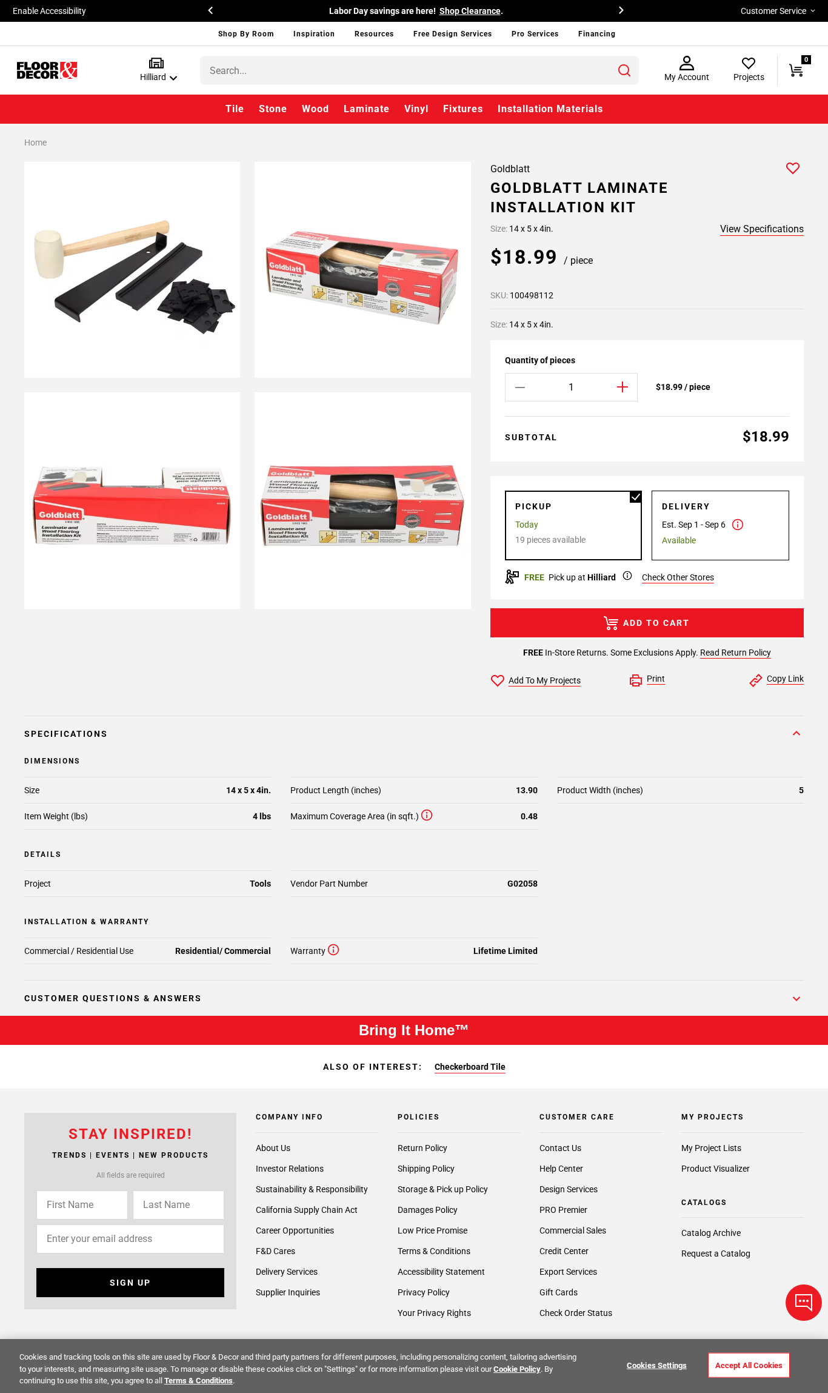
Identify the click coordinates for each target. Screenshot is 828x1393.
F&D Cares (275, 1251)
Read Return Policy (735, 652)
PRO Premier (563, 1210)
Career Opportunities (295, 1230)
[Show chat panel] (804, 1302)
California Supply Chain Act (307, 1210)
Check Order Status (575, 1313)
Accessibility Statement (441, 1272)
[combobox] (419, 70)
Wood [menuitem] (315, 109)
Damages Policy (428, 1210)
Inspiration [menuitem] (314, 34)
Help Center (561, 1168)
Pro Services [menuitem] (535, 34)
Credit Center (564, 1251)
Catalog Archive (711, 1233)
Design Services (568, 1189)
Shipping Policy (426, 1168)
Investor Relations (290, 1168)
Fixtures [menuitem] (463, 109)
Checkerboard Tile (470, 1067)
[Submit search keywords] (624, 70)
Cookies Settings (657, 1364)
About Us (273, 1148)
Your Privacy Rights (434, 1313)
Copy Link (785, 678)
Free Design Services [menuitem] (452, 34)
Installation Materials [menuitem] (550, 109)
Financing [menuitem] (597, 34)
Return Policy (422, 1148)
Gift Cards (558, 1292)
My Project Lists (711, 1148)
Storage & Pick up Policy (443, 1189)
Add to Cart (656, 623)
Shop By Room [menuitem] (246, 34)
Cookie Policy (517, 1369)
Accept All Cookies (749, 1364)
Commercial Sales (572, 1230)
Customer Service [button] (773, 11)
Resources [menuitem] (374, 34)
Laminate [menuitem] (367, 109)
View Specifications (762, 229)
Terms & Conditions (434, 1251)
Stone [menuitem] (273, 109)
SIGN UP (130, 1282)
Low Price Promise (432, 1230)
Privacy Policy (424, 1292)
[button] (156, 70)
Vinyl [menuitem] (416, 109)
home (35, 142)
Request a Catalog (715, 1253)
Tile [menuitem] (234, 109)
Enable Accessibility (49, 11)
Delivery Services (287, 1272)
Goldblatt (510, 169)
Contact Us (560, 1148)
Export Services (568, 1272)
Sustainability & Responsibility (312, 1189)
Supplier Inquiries (288, 1292)
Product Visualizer (715, 1168)
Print (656, 678)
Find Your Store (536, 11)
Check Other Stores (678, 577)
